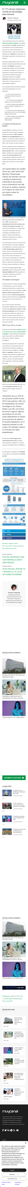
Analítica (5, 543)
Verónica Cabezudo (14, 592)
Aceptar (12, 1170)
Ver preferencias (12, 1178)
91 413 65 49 (18, 996)
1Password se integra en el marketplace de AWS (18, 818)
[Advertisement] (14, 630)
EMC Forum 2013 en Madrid (10, 43)
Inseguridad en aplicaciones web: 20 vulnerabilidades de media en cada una (19, 1035)
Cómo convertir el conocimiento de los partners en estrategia (19, 805)
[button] (25, 1143)
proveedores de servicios (10, 548)
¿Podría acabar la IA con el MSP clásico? (18, 1049)
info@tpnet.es (6, 996)
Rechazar (12, 1174)
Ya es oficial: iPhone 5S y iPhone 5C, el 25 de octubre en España (13, 571)
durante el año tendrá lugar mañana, (14, 331)
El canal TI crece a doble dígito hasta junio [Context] (19, 792)
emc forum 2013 (7, 546)
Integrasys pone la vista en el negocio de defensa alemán (19, 831)
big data (11, 543)
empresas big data (18, 546)
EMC (16, 543)
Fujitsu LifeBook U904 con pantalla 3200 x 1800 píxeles (13, 560)
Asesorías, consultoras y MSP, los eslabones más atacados (19, 1061)
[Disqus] (14, 745)
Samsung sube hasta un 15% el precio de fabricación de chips (18, 1021)
